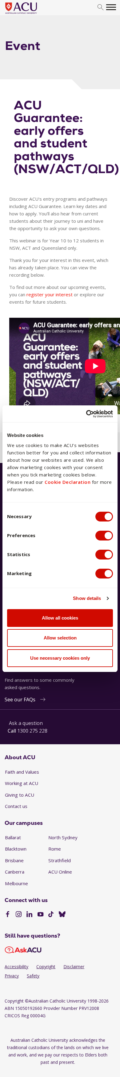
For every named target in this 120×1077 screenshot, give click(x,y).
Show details (87, 598)
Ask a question (26, 723)
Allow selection (60, 637)
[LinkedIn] (29, 915)
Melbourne (16, 883)
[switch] (104, 535)
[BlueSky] (62, 915)
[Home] (30, 14)
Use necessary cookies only (60, 658)
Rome (54, 849)
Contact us (16, 806)
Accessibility (16, 966)
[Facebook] (7, 915)
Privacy (12, 976)
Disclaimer (73, 966)
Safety (33, 976)
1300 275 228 (32, 730)
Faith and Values (22, 772)
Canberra (14, 872)
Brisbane (14, 860)
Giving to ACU (19, 795)
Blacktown (15, 849)
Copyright (45, 966)
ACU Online (60, 872)
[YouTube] (40, 915)
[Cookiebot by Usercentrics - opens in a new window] (86, 414)
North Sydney (63, 837)
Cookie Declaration (67, 482)
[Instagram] (19, 915)
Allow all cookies (60, 617)
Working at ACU (21, 783)
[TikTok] (51, 915)
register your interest (49, 294)
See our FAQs (20, 699)
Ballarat (13, 837)
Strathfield (59, 860)
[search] (100, 7)
